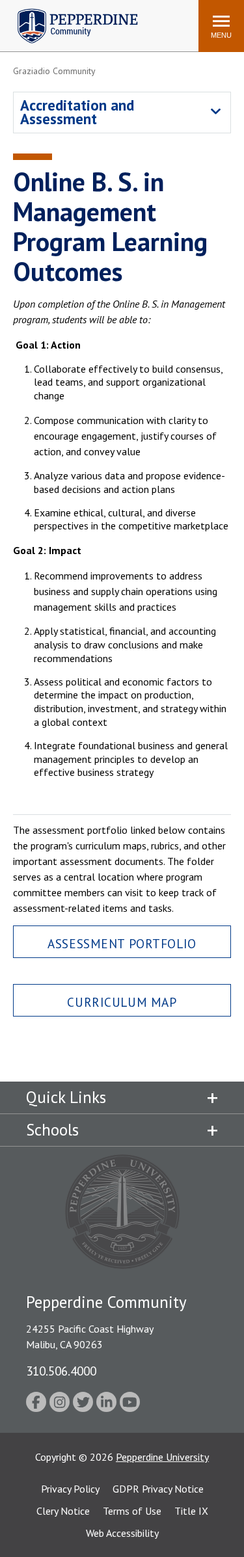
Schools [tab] (52, 1129)
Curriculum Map (121, 1002)
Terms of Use (132, 1510)
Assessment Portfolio (122, 943)
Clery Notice (63, 1510)
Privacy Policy (70, 1488)
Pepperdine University (162, 1456)
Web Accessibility (122, 1532)
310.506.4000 (61, 1371)
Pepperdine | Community (68, 12)
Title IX (191, 1510)
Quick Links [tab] (66, 1097)
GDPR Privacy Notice (158, 1488)
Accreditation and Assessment (77, 112)
